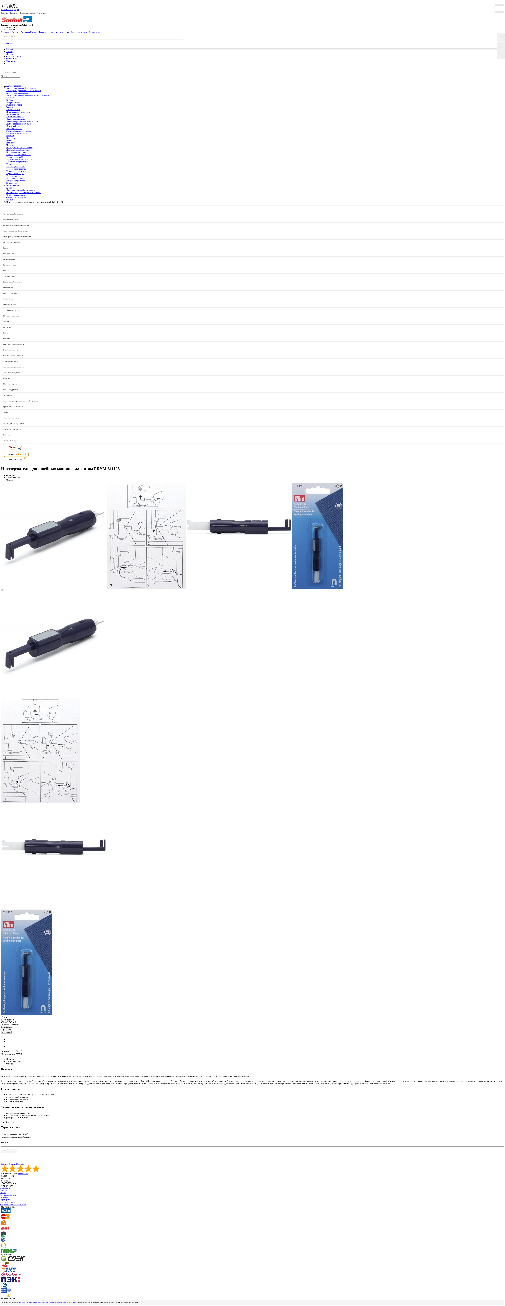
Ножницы (10, 145)
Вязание (10, 107)
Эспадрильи (11, 183)
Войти (4, 9)
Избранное (6, 1032)
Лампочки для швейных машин (20, 190)
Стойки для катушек (15, 195)
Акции (9, 51)
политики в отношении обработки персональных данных (35, 1302)
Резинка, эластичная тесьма (18, 154)
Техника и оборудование (17, 162)
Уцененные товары (15, 173)
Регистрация (13, 9)
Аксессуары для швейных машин (15, 231)
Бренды (9, 49)
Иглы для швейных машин (18, 112)
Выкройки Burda (13, 102)
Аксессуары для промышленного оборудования (27, 95)
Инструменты (12, 114)
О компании (41, 13)
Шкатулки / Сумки (14, 178)
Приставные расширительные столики (23, 192)
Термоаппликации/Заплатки (19, 159)
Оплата (15, 32)
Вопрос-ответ (95, 32)
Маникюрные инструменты (18, 131)
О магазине (11, 59)
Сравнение (6, 1029)
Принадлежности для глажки (19, 147)
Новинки (10, 143)
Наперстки (11, 138)
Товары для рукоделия (16, 169)
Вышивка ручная (14, 105)
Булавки (10, 98)
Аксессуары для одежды (17, 93)
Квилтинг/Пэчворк (15, 117)
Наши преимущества (27, 13)
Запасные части (13, 109)
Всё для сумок (12, 100)
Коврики (10, 188)
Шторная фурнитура (15, 181)
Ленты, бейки (12, 126)
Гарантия (13, 13)
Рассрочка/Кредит (29, 32)
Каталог (10, 43)
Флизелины (11, 176)
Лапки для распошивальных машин (22, 121)
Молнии (10, 136)
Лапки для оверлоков (15, 119)
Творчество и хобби (15, 157)
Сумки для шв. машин (16, 197)
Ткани (9, 164)
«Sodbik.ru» (23, 1174)
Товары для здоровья (15, 166)
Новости (10, 54)
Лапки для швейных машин (18, 124)
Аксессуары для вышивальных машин (23, 90)
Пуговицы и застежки (16, 152)
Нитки (9, 140)
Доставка (4, 13)
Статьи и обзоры (13, 56)
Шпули (9, 200)
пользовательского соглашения (66, 1302)
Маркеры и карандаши (16, 133)
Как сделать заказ (79, 32)
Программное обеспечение (18, 150)
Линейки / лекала (14, 128)
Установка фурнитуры (16, 171)
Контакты (10, 61)
